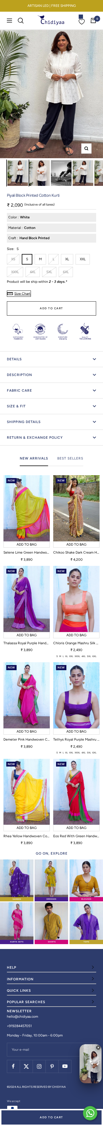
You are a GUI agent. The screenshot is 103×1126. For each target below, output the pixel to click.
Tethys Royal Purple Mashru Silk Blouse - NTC (76, 739)
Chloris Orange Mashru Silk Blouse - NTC (76, 643)
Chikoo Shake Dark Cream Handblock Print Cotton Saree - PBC (76, 552)
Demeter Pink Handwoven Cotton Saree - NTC (26, 739)
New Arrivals (34, 458)
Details (14, 359)
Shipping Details (24, 422)
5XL (49, 272)
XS (13, 259)
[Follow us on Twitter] (26, 1066)
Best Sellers (70, 458)
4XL (32, 272)
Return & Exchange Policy (35, 438)
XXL (83, 259)
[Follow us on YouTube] (64, 1066)
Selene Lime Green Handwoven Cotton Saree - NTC (26, 552)
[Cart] (93, 20)
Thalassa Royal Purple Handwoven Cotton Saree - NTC (26, 643)
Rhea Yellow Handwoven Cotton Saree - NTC (26, 836)
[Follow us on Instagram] (39, 1066)
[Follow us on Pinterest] (51, 1066)
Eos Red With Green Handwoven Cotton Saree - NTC (76, 836)
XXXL (15, 272)
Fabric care (19, 391)
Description (19, 375)
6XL (66, 272)
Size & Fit (16, 406)
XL (67, 259)
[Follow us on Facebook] (13, 1066)
